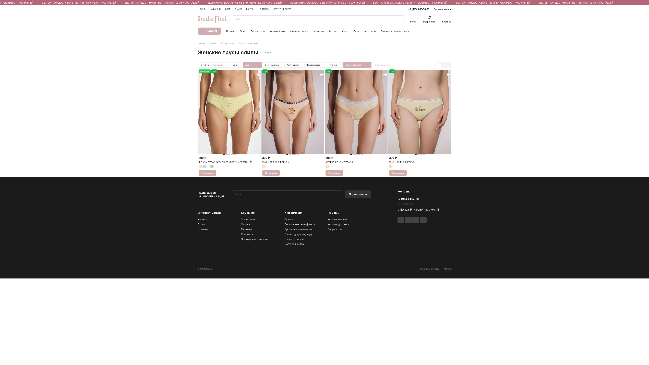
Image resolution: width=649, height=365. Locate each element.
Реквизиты (247, 234)
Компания (248, 212)
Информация (293, 212)
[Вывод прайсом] (448, 65)
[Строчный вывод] (443, 65)
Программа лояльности (298, 229)
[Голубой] (204, 166)
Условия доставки (338, 224)
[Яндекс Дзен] (415, 220)
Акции (201, 224)
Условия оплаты (337, 219)
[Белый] (208, 166)
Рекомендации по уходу (298, 234)
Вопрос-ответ (335, 229)
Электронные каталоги (254, 239)
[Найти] (400, 19)
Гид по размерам (294, 239)
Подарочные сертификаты (299, 224)
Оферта (447, 269)
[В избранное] (258, 74)
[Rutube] (408, 220)
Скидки (288, 219)
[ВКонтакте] (401, 220)
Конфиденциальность (429, 269)
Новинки (203, 229)
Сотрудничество (294, 243)
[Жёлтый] (200, 166)
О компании (248, 219)
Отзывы (245, 224)
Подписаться (358, 194)
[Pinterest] (423, 220)
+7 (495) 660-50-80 (418, 9)
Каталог (202, 219)
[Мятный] (212, 166)
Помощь (333, 212)
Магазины (247, 229)
